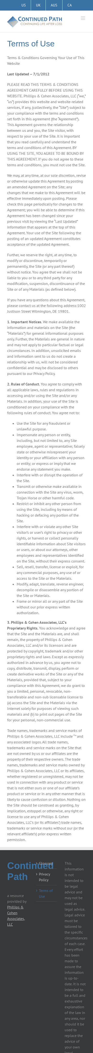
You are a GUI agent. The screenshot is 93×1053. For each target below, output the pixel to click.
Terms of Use (46, 893)
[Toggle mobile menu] (83, 18)
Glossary (46, 863)
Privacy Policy (44, 877)
